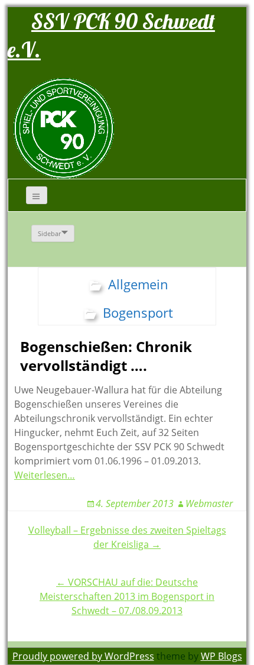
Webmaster (209, 503)
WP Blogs (221, 656)
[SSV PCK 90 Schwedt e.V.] (64, 127)
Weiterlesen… (44, 475)
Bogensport (138, 312)
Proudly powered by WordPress (83, 656)
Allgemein (138, 284)
